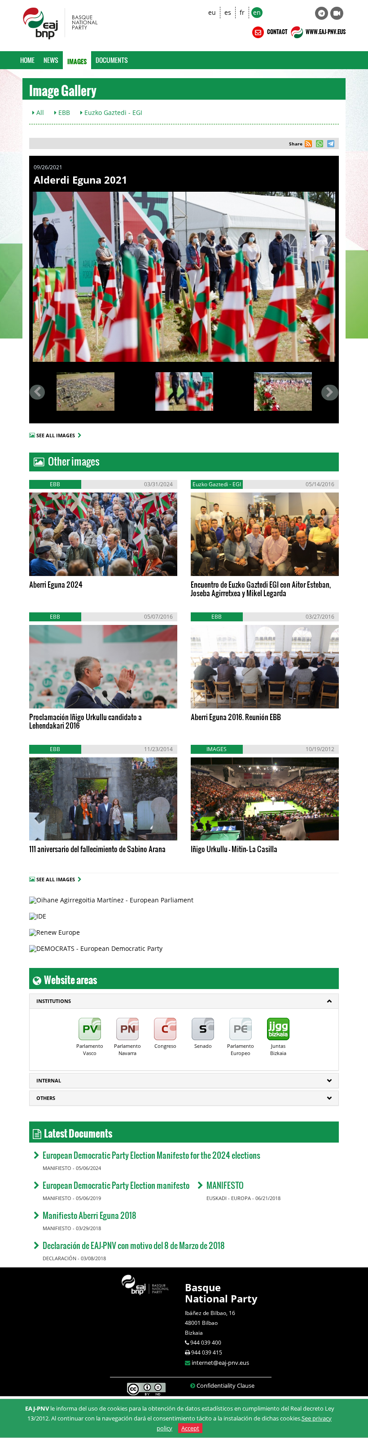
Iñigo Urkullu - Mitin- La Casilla (234, 849)
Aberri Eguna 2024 (56, 584)
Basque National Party (221, 1292)
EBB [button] (63, 112)
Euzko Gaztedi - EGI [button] (112, 112)
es (227, 12)
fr (242, 12)
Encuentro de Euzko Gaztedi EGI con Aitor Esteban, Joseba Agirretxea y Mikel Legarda (261, 588)
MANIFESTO (225, 1185)
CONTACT (276, 30)
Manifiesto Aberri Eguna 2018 (89, 1215)
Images (77, 59)
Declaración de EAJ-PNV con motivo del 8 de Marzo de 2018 (134, 1245)
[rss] (308, 145)
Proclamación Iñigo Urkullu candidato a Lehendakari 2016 (85, 721)
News (51, 60)
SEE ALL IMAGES (57, 435)
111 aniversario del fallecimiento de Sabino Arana (97, 849)
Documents (112, 60)
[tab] (184, 1001)
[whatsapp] (318, 145)
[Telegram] (321, 13)
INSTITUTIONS (53, 1001)
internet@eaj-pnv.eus (220, 1363)
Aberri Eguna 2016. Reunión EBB (236, 717)
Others (45, 1098)
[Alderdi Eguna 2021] (184, 276)
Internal (48, 1080)
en (257, 12)
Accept (190, 1428)
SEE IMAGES (66, 562)
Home (27, 60)
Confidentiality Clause (225, 1385)
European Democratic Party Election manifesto (116, 1185)
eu (212, 12)
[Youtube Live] (336, 13)
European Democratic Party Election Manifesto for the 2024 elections (151, 1155)
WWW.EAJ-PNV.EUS (325, 30)
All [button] (39, 112)
